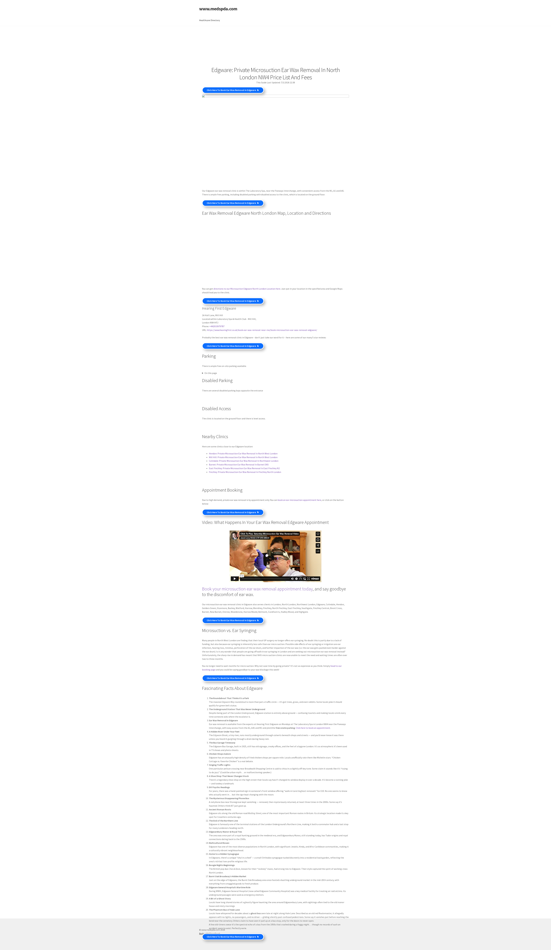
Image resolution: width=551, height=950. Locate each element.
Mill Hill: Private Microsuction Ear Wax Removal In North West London (243, 457)
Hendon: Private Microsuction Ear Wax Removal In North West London (243, 453)
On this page (210, 373)
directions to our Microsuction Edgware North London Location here (247, 288)
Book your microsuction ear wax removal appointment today (257, 589)
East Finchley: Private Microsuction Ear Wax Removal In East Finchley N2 (244, 468)
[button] (233, 90)
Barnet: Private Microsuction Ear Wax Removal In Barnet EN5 (239, 464)
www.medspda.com (218, 9)
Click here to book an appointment (313, 727)
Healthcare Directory (209, 20)
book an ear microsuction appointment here (299, 500)
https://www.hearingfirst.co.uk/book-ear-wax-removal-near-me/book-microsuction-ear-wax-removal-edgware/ (262, 330)
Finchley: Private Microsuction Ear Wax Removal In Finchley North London (245, 472)
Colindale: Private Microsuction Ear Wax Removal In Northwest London (243, 460)
